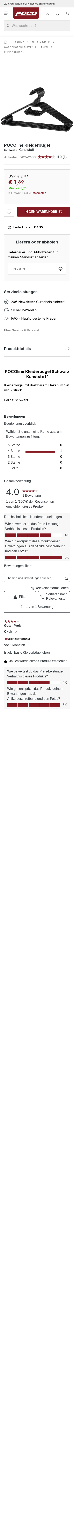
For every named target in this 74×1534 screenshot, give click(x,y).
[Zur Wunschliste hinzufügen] (9, 212)
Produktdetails (17, 348)
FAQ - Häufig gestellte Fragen (34, 318)
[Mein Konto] (48, 13)
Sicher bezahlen (24, 310)
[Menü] (6, 13)
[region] (37, 109)
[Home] (5, 42)
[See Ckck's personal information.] (15, 631)
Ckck (8, 631)
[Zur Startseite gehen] (26, 13)
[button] (20, 596)
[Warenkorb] (67, 13)
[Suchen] (8, 26)
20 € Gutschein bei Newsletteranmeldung (29, 3)
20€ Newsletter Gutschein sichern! (38, 302)
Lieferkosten (38, 192)
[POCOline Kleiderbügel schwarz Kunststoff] (37, 109)
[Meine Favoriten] (57, 13)
